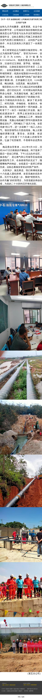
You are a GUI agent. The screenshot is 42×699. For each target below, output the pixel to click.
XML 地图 (21, 697)
